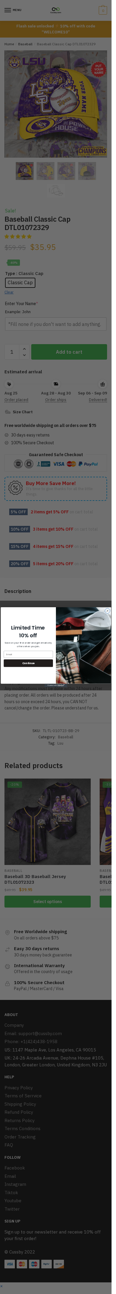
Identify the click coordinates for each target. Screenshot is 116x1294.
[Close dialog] (107, 610)
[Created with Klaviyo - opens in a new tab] (55, 685)
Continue (28, 663)
